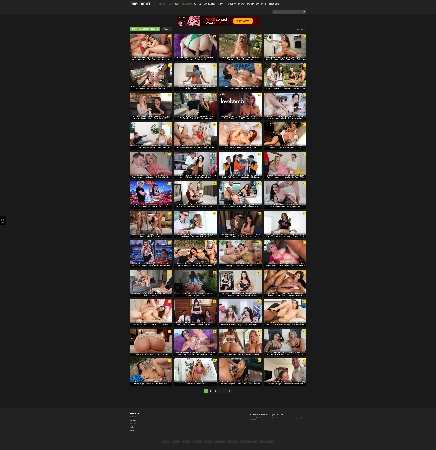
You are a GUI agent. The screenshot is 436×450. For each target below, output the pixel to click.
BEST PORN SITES (273, 4)
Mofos (132, 427)
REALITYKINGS (231, 4)
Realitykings (134, 430)
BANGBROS (197, 4)
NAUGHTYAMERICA (209, 4)
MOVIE (177, 4)
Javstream (133, 420)
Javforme (133, 417)
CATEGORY (259, 4)
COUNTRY (241, 4)
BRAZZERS (221, 4)
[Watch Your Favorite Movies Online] (140, 4)
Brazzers (133, 423)
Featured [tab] (167, 29)
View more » (301, 29)
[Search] (304, 12)
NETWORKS (250, 4)
